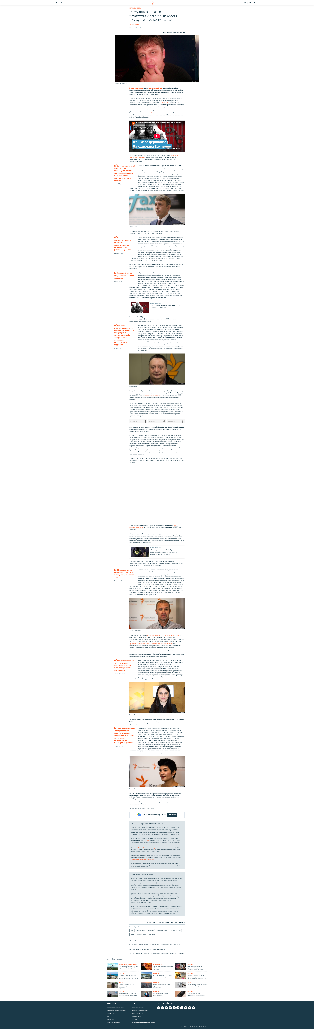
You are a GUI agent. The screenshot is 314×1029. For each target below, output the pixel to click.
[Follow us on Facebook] (158, 1007)
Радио (108, 1016)
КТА (250, 2)
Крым (189, 982)
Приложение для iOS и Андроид (116, 1010)
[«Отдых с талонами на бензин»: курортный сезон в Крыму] (146, 975)
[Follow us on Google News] (174, 1007)
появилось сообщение (152, 395)
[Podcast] (189, 1007)
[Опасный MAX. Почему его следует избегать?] (146, 994)
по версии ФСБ (164, 103)
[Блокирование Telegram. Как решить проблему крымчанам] (112, 994)
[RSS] (185, 1007)
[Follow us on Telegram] (177, 1007)
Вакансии (135, 1019)
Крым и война (157, 964)
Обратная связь (136, 1016)
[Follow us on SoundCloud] (181, 1007)
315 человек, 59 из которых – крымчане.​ (142, 859)
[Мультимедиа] (254, 3)
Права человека (135, 8)
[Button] (167, 33)
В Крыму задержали (136, 88)
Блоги (121, 982)
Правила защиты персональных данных (143, 1022)
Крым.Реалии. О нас (138, 1007)
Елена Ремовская (134, 24)
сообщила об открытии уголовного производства (163, 635)
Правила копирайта (138, 1013)
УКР (245, 2)
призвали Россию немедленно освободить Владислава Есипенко (150, 643)
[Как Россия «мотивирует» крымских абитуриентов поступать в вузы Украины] (180, 966)
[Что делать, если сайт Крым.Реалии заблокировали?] (180, 994)
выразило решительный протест (146, 113)
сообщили (146, 840)
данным (145, 848)
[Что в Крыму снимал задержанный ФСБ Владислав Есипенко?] (140, 307)
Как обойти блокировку (113, 1022)
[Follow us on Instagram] (170, 1007)
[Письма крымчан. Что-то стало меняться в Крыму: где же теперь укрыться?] (112, 985)
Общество (190, 964)
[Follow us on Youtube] (166, 1007)
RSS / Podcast (110, 1019)
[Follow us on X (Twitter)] (162, 1007)
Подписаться (172, 815)
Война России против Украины (128, 964)
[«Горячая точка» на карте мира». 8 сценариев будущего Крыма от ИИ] (180, 985)
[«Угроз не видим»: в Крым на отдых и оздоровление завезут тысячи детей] (146, 985)
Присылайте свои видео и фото (116, 1007)
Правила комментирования (140, 1010)
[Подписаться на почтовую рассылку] (193, 1007)
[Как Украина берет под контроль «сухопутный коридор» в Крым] (112, 966)
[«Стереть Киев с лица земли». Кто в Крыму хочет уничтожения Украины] (146, 966)
